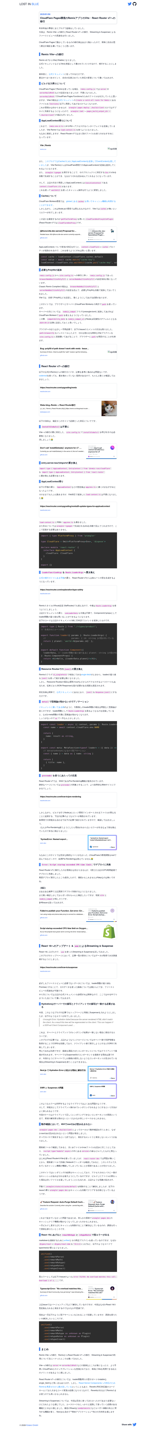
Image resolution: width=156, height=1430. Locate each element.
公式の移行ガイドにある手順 (51, 577)
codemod (43, 375)
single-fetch (86, 674)
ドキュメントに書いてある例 (51, 707)
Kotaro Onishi (32, 1425)
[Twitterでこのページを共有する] (134, 1424)
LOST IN (29, 4)
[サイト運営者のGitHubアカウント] (134, 4)
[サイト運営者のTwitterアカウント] (130, 4)
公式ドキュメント (56, 74)
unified (66, 1240)
